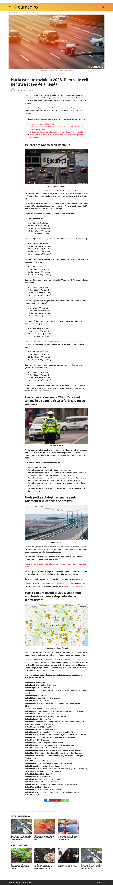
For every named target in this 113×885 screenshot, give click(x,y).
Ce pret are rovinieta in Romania (42, 124)
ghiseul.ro (77, 579)
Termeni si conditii (21, 882)
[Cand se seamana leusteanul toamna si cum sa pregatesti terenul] (21, 855)
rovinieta (43, 810)
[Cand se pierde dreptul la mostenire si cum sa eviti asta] (68, 855)
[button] (10, 7)
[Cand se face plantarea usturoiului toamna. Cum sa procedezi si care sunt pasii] (44, 855)
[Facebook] (48, 800)
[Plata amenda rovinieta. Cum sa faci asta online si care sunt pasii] (44, 826)
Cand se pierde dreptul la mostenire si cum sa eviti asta (67, 866)
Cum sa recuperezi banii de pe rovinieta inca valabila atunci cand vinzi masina (67, 837)
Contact (29, 882)
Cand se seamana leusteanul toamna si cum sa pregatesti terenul (20, 866)
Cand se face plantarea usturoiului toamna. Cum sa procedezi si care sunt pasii (43, 866)
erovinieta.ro (80, 586)
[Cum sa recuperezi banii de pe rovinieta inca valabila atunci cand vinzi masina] (68, 826)
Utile (13, 76)
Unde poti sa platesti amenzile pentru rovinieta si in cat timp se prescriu (56, 132)
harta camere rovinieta (31, 810)
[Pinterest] (56, 800)
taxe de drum (52, 810)
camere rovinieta (17, 810)
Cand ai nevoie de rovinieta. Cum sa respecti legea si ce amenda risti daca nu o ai (21, 837)
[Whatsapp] (65, 800)
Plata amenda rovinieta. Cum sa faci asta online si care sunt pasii (44, 837)
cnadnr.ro (68, 586)
